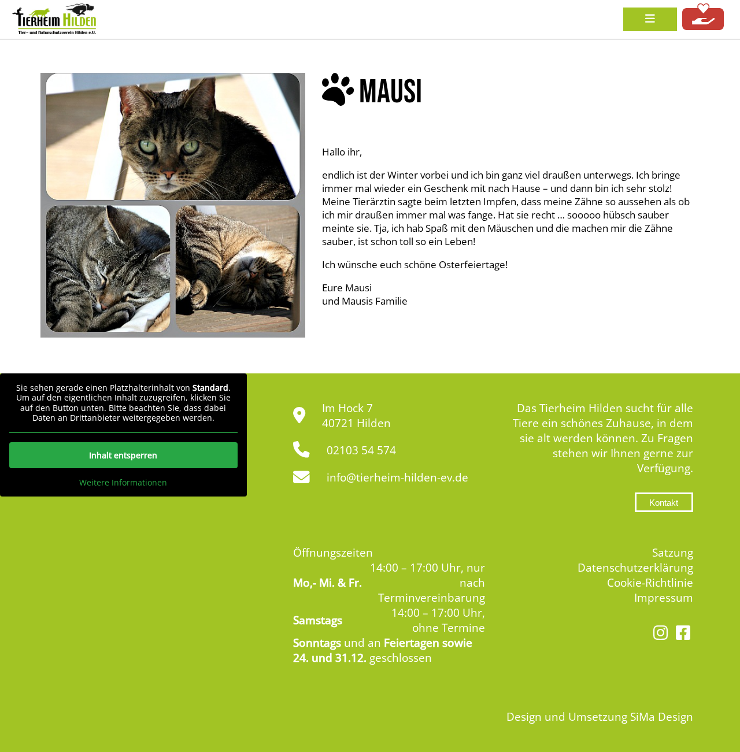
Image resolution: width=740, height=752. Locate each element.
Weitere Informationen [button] (123, 482)
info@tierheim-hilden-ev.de (397, 477)
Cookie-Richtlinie (650, 582)
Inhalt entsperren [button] (123, 455)
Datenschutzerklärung (635, 567)
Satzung (672, 552)
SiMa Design (661, 716)
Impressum (663, 597)
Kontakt (663, 502)
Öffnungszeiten (333, 552)
